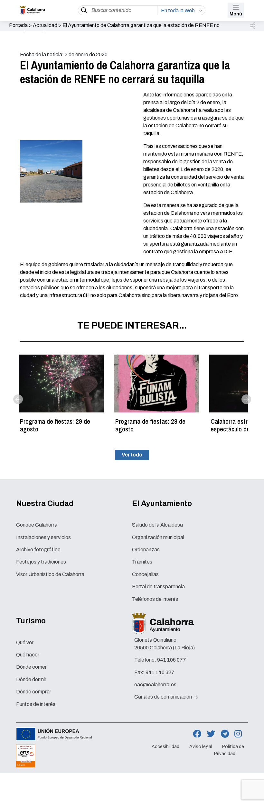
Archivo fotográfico (38, 549)
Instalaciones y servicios (43, 537)
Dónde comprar (33, 691)
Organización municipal (158, 537)
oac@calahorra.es (155, 684)
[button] (253, 26)
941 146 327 (160, 672)
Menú (236, 14)
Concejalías (145, 574)
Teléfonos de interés (155, 599)
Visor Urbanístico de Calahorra (50, 574)
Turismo (31, 621)
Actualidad (45, 25)
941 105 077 (171, 660)
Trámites (142, 562)
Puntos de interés (35, 704)
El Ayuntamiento (162, 503)
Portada (18, 25)
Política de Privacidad (229, 750)
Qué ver (24, 642)
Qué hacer (27, 654)
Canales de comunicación (163, 697)
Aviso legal (200, 747)
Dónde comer (31, 667)
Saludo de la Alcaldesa (157, 525)
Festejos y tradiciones (41, 562)
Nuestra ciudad (45, 503)
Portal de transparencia (158, 586)
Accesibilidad (165, 747)
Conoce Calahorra (36, 525)
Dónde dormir (31, 679)
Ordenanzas (146, 549)
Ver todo (132, 454)
